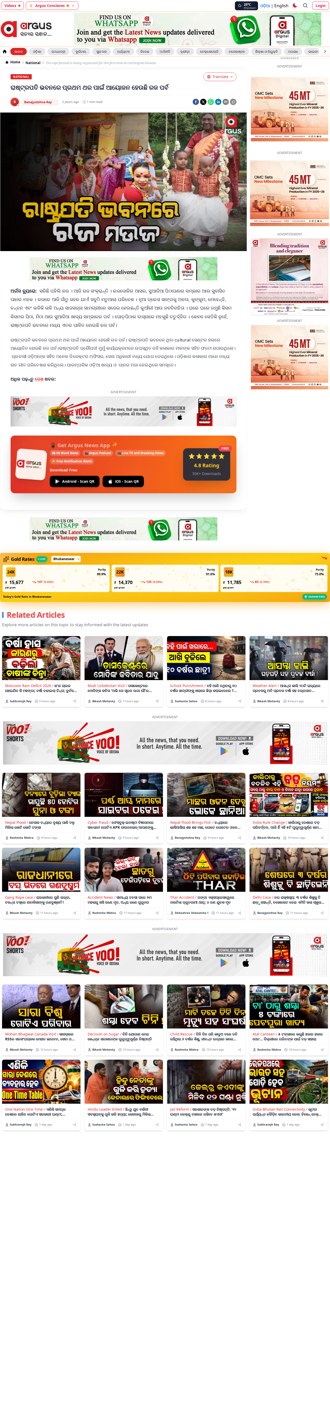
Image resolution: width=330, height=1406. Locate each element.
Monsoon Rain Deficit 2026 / (29, 661)
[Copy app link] (233, 102)
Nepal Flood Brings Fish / (191, 798)
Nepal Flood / (16, 798)
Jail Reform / (180, 1085)
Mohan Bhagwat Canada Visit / (31, 1009)
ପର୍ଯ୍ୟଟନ (123, 51)
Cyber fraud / (99, 798)
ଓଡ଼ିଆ (265, 5)
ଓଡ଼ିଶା (37, 51)
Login (321, 5)
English (281, 5)
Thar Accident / (183, 873)
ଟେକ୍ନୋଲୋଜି (209, 51)
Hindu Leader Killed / (106, 1085)
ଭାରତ (18, 51)
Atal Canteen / (265, 1009)
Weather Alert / (266, 661)
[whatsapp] (211, 102)
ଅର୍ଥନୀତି (165, 51)
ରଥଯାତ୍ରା (58, 51)
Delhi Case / (263, 873)
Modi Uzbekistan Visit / (107, 661)
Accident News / (102, 873)
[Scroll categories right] (324, 51)
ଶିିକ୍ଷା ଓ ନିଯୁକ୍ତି (266, 51)
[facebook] (196, 102)
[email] (225, 102)
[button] (56, 554)
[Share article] (74, 677)
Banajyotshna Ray (38, 102)
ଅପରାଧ (293, 51)
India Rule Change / (270, 798)
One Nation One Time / (25, 1085)
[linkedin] (218, 102)
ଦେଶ (40, 379)
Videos (10, 5)
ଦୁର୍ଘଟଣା (81, 51)
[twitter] (203, 102)
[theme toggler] (295, 6)
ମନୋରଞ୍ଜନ (237, 51)
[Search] (305, 5)
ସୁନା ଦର (101, 51)
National (33, 63)
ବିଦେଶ (144, 51)
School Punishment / (188, 661)
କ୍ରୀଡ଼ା (185, 51)
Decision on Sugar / (104, 1009)
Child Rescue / (182, 1009)
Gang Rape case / (20, 873)
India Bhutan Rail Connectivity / (280, 1085)
